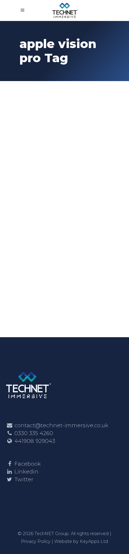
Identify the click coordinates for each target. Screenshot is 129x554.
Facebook (27, 464)
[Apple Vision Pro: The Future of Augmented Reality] (65, 118)
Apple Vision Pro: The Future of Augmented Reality (64, 177)
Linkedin (26, 471)
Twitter (23, 479)
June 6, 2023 (36, 156)
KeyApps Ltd (94, 541)
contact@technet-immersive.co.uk (61, 425)
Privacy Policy (35, 541)
